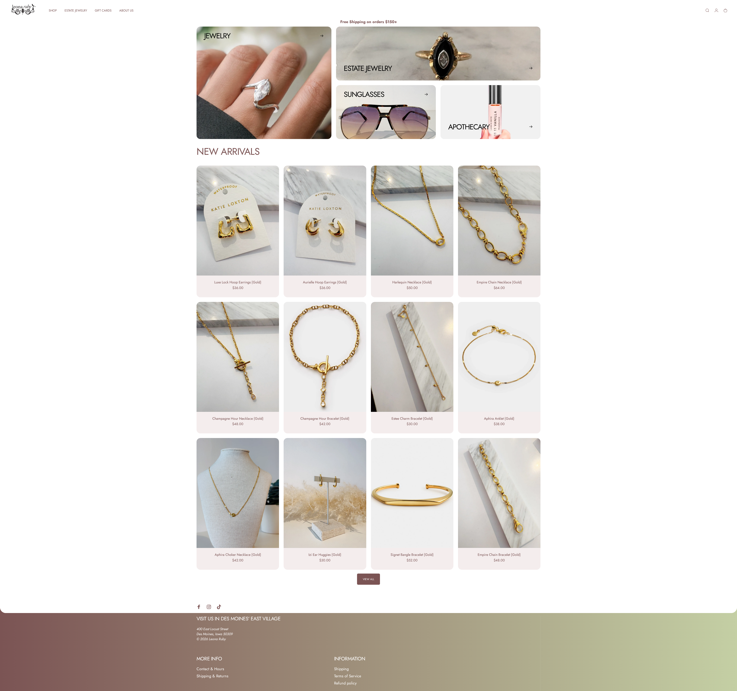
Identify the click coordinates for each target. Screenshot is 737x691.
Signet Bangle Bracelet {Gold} (412, 554)
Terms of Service (347, 676)
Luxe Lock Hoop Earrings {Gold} (237, 282)
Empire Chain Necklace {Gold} (499, 282)
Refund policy (345, 683)
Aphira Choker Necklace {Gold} (238, 554)
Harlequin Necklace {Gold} (412, 282)
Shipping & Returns (212, 676)
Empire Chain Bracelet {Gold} (499, 554)
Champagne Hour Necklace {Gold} (237, 418)
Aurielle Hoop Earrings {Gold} (325, 282)
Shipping (341, 669)
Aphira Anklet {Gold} (499, 418)
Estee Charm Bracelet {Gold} (412, 418)
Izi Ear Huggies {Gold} (324, 554)
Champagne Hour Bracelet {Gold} (324, 418)
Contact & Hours (210, 669)
